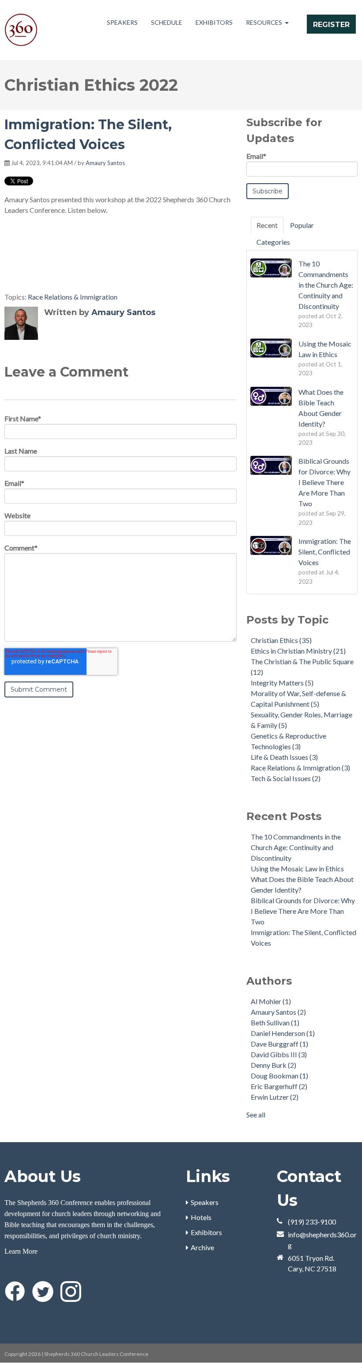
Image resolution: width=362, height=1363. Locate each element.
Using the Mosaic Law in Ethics (297, 868)
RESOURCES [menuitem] (264, 22)
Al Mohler (271, 1001)
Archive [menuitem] (202, 1247)
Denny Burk (273, 1065)
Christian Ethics (281, 640)
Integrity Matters (282, 682)
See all (255, 1114)
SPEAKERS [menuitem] (122, 22)
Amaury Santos (105, 162)
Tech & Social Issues (286, 778)
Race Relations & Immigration (72, 297)
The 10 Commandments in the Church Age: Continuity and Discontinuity (296, 847)
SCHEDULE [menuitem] (166, 22)
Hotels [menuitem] (201, 1217)
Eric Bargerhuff (279, 1086)
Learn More (21, 1251)
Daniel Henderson (283, 1033)
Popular (302, 225)
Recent (267, 225)
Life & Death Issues (284, 757)
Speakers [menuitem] (205, 1202)
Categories (273, 242)
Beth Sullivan (275, 1022)
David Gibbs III (279, 1054)
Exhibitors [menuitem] (206, 1232)
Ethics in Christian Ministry (298, 651)
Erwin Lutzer (274, 1097)
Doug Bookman (279, 1075)
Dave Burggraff (279, 1044)
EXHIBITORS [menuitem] (214, 22)
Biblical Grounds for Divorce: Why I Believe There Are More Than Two (303, 911)
